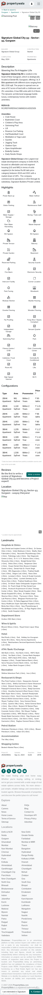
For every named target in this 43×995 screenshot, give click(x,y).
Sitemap (4, 822)
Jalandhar (5, 899)
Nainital (4, 915)
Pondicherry (27, 919)
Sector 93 (14, 80)
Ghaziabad (6, 842)
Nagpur (25, 912)
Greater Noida (27, 835)
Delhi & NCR (7, 832)
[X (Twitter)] (9, 771)
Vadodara (5, 935)
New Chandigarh (8, 879)
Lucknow (5, 905)
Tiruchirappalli (7, 932)
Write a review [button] (34, 474)
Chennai (5, 852)
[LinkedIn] (14, 771)
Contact (36, 992)
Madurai (4, 909)
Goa (23, 879)
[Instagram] (19, 771)
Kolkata (4, 862)
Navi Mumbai (7, 849)
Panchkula (6, 875)
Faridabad (26, 839)
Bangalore (26, 849)
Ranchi (25, 925)
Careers (4, 809)
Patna (3, 919)
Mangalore (26, 909)
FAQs (26, 805)
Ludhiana (26, 905)
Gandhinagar (7, 869)
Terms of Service (8, 819)
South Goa (26, 882)
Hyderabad (26, 852)
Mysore (4, 912)
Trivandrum (26, 932)
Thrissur (25, 929)
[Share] (38, 18)
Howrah (25, 862)
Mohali (24, 872)
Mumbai (4, 845)
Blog (26, 809)
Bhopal (25, 885)
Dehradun (5, 892)
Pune (3, 859)
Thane (24, 845)
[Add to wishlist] (32, 18)
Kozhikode (26, 902)
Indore (4, 895)
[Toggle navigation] (39, 3)
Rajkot (4, 925)
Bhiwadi (4, 885)
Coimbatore (26, 889)
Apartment (15, 12)
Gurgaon (4, 12)
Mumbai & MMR (28, 842)
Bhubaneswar (7, 889)
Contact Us (29, 812)
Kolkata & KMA (28, 859)
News (3, 812)
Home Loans (6, 815)
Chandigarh (27, 869)
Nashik (24, 915)
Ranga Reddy (27, 855)
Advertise (28, 822)
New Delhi (26, 832)
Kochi (3, 902)
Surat (3, 929)
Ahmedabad (6, 865)
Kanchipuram (27, 899)
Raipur (24, 922)
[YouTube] (24, 771)
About (3, 805)
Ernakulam (26, 892)
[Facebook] (3, 771)
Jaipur (24, 895)
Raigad (4, 922)
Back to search (9, 10)
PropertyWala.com (21, 985)
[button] (31, 4)
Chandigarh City (8, 872)
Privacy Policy (30, 819)
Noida (4, 835)
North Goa (5, 882)
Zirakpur (25, 875)
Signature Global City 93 (12, 74)
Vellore (24, 935)
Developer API (30, 815)
